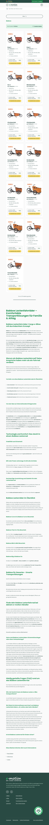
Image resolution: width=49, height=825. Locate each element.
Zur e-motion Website (38, 820)
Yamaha (20, 467)
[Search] (7, 9)
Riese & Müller (10, 753)
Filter (24, 16)
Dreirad (7, 801)
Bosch (16, 467)
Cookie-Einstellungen (24, 820)
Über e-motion (19, 798)
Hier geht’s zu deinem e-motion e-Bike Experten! (17, 632)
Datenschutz (15, 820)
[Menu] (7, 5)
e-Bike (7, 798)
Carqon (8, 759)
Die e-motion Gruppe (20, 803)
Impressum (8, 820)
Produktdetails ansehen (15, 63)
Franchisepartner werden (21, 801)
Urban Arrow (10, 756)
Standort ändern (38, 26)
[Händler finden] (42, 5)
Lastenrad (8, 803)
